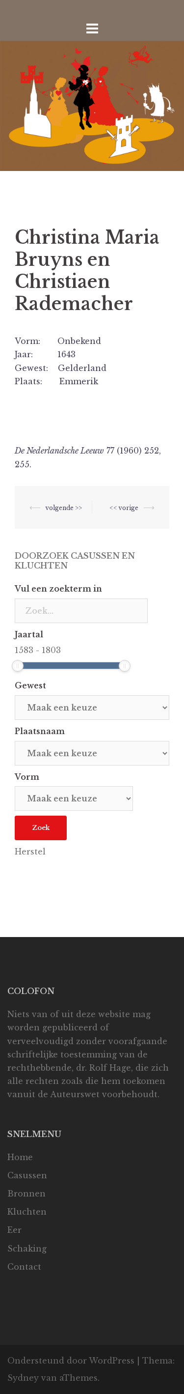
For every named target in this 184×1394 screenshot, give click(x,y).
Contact (24, 1267)
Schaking (27, 1248)
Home (20, 1157)
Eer (14, 1230)
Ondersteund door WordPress (70, 1361)
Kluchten (27, 1212)
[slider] (18, 666)
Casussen (27, 1175)
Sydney (23, 1378)
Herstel (30, 851)
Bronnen (26, 1193)
